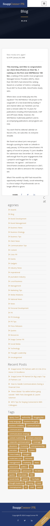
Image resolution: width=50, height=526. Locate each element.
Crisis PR (13, 254)
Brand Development (18, 219)
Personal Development (19, 308)
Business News (16, 227)
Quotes (13, 330)
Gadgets (13, 263)
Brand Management (18, 223)
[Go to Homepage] (13, 3)
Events (13, 259)
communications (15, 430)
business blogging (31, 421)
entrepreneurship (38, 446)
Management (15, 286)
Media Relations (16, 295)
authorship (26, 417)
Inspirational (15, 272)
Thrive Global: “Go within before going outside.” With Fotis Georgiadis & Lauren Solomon (24, 394)
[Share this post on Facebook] (22, 194)
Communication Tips (18, 245)
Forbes (32, 450)
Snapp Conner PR (17, 339)
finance (23, 450)
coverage (37, 442)
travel (39, 483)
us (26, 487)
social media (14, 479)
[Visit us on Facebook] (18, 520)
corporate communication (19, 442)
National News (16, 299)
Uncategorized (16, 357)
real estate (22, 475)
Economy (24, 446)
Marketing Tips (16, 290)
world (39, 487)
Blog (24, 21)
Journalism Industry (17, 277)
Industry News (16, 268)
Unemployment (15, 487)
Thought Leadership (18, 353)
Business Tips (15, 236)
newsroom (13, 467)
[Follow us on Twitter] (24, 520)
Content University (34, 438)
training (30, 483)
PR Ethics (38, 471)
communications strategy (19, 434)
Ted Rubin (35, 479)
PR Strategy (15, 317)
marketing (27, 462)
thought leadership (16, 483)
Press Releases (16, 326)
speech (25, 479)
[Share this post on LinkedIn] (34, 194)
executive (13, 450)
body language (15, 421)
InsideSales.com (15, 458)
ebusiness (13, 446)
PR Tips (13, 321)
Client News (15, 241)
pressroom (27, 471)
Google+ (26, 454)
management (14, 462)
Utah (32, 487)
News (12, 304)
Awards (13, 210)
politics (24, 467)
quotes (12, 475)
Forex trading (14, 454)
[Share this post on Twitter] (28, 194)
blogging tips (39, 417)
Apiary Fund (14, 417)
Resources (14, 335)
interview (28, 458)
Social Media (15, 344)
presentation (14, 471)
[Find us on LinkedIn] (32, 520)
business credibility (16, 425)
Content (13, 250)
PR (11, 312)
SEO (31, 475)
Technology (15, 348)
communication (33, 425)
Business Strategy (17, 232)
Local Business (16, 281)
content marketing (16, 438)
